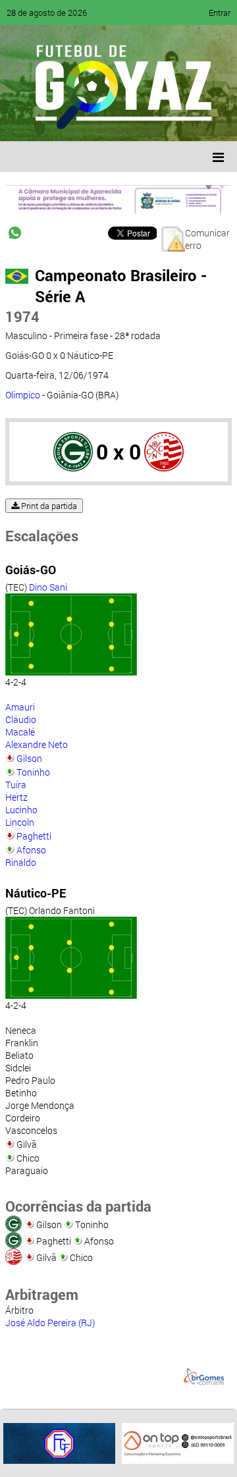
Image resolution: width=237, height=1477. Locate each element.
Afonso (31, 850)
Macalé (20, 732)
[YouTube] (101, 121)
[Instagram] (176, 121)
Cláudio (20, 719)
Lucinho (21, 809)
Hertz (16, 797)
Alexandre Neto (36, 744)
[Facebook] (51, 121)
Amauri (20, 707)
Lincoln (19, 822)
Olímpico (22, 395)
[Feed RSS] (151, 121)
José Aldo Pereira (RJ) (50, 1322)
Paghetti (33, 836)
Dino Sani (48, 587)
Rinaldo (20, 862)
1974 (22, 316)
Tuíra (15, 784)
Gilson (29, 758)
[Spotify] (126, 121)
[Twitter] (76, 121)
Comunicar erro (207, 239)
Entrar (219, 12)
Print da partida (48, 506)
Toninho (33, 772)
